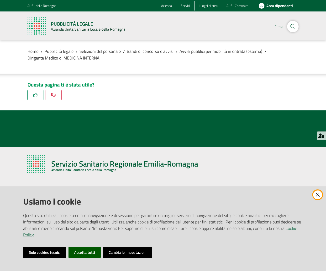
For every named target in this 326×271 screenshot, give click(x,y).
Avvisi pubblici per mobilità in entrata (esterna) (220, 51)
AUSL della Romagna (41, 5)
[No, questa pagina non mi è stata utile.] (54, 95)
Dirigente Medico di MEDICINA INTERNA (63, 58)
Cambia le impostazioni (128, 252)
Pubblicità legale (59, 51)
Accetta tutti (84, 252)
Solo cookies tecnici (45, 252)
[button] (293, 26)
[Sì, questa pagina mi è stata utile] (35, 95)
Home (32, 51)
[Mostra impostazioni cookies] (321, 135)
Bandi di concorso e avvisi (150, 51)
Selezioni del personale (100, 51)
